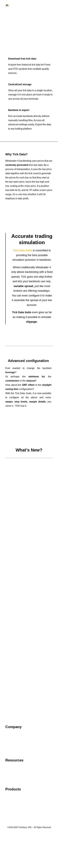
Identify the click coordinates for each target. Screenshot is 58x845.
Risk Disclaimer (13, 750)
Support (9, 767)
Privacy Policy (12, 742)
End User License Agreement (20, 746)
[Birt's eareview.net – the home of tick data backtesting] (7, 5)
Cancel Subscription (16, 779)
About (8, 734)
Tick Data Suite (13, 796)
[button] (51, 5)
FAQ (7, 771)
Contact (9, 738)
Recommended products (18, 808)
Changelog (11, 800)
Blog (7, 775)
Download (10, 804)
